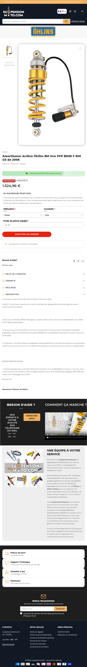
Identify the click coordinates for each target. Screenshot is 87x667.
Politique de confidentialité (40, 635)
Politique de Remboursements (42, 638)
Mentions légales (36, 632)
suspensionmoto (38, 660)
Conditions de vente (38, 644)
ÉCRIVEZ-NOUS (78, 21)
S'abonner (60, 609)
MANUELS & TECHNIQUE (67, 635)
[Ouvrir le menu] (82, 11)
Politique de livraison (38, 641)
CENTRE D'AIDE (63, 632)
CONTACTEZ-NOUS (32, 417)
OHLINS (5, 152)
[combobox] (36, 21)
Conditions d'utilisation (39, 647)
